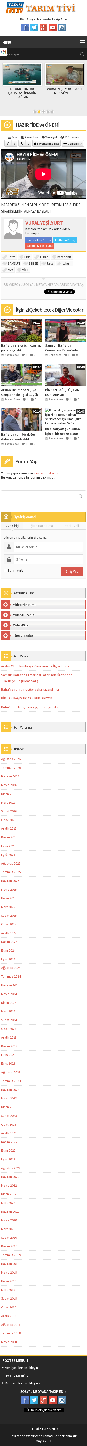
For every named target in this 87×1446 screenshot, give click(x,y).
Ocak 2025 (8, 924)
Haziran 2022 (10, 1176)
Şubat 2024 (9, 1020)
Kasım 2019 (9, 1246)
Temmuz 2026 (11, 767)
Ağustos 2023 (11, 1072)
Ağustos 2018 (11, 1324)
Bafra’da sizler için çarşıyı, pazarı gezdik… (21, 347)
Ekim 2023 (8, 1055)
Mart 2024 (8, 1011)
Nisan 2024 (8, 1002)
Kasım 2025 (9, 837)
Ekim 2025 (8, 846)
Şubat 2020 (9, 1237)
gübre (44, 257)
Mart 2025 (8, 907)
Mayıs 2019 (9, 1272)
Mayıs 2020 (9, 1220)
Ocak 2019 (8, 1307)
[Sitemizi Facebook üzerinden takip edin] (25, 27)
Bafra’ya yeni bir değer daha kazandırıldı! (18, 436)
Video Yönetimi (24, 604)
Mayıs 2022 (9, 1185)
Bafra (11, 257)
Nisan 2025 (8, 898)
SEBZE (33, 263)
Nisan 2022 (8, 1194)
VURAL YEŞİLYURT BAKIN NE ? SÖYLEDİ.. (65, 91)
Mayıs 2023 (9, 1098)
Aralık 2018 (9, 1316)
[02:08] (65, 416)
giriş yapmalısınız (46, 473)
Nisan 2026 (8, 794)
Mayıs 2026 (9, 785)
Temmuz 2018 (11, 1333)
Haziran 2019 (10, 1264)
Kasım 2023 (9, 1046)
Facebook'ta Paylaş (39, 240)
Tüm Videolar (23, 635)
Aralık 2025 (9, 828)
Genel (15, 137)
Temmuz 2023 (11, 1081)
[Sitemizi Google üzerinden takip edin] (43, 27)
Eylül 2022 (8, 1159)
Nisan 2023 (8, 1107)
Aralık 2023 (9, 1037)
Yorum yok (51, 137)
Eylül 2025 (8, 854)
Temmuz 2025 (11, 872)
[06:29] (65, 330)
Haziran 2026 (10, 776)
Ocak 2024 (8, 1029)
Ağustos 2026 (11, 759)
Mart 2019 (8, 1290)
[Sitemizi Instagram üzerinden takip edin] (62, 27)
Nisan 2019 (8, 1281)
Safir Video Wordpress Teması (31, 1436)
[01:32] (21, 375)
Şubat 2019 (9, 1298)
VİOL (25, 270)
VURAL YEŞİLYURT (44, 222)
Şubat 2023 (9, 1115)
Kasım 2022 (9, 1142)
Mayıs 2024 (9, 994)
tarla (50, 263)
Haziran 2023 (10, 1089)
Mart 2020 (8, 1229)
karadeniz (64, 257)
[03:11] (21, 330)
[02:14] (21, 419)
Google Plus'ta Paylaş (40, 245)
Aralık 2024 (9, 933)
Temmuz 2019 (11, 1255)
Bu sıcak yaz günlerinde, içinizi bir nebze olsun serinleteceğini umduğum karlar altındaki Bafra (64, 431)
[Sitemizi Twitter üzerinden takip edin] (34, 27)
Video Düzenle (23, 615)
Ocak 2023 (8, 1124)
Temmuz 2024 (11, 976)
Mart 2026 (8, 802)
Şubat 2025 (9, 915)
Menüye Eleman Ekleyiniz (22, 1367)
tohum (67, 263)
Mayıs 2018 (9, 1342)
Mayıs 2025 (9, 889)
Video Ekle (20, 625)
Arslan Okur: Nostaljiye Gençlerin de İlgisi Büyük (19, 392)
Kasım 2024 (9, 942)
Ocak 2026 (8, 820)
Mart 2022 (8, 1202)
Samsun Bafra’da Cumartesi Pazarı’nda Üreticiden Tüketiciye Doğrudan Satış (61, 348)
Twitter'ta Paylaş (65, 240)
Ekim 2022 (8, 1150)
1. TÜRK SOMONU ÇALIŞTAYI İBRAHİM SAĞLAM (22, 93)
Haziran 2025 (10, 880)
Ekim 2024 (8, 950)
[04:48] (65, 375)
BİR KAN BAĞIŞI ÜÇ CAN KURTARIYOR (62, 392)
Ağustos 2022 (11, 1168)
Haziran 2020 (10, 1211)
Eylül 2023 (8, 1063)
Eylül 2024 (8, 959)
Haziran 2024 (10, 985)
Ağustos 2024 (11, 968)
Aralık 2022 (9, 1133)
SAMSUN (14, 263)
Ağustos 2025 (11, 863)
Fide (27, 257)
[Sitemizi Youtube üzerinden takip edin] (53, 27)
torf (10, 270)
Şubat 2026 (9, 811)
